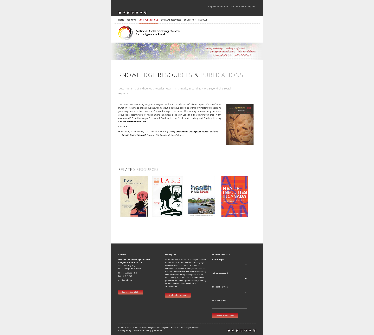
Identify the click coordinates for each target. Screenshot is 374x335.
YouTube (136, 12)
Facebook (124, 12)
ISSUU (145, 12)
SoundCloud (141, 12)
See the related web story (132, 121)
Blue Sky (119, 12)
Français (202, 20)
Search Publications (225, 315)
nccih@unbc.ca (125, 280)
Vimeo (132, 12)
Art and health (126, 199)
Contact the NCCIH (130, 292)
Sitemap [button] (158, 330)
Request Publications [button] (218, 6)
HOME (121, 20)
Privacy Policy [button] (124, 330)
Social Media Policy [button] (142, 330)
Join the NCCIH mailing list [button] (243, 6)
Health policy (193, 203)
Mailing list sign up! (178, 295)
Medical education (195, 206)
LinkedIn (128, 12)
